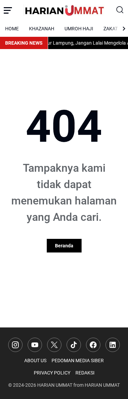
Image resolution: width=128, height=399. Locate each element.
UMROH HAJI (79, 28)
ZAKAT (110, 28)
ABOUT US (35, 360)
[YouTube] (35, 345)
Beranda (64, 245)
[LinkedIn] (112, 345)
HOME (12, 28)
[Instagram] (15, 345)
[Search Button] (120, 10)
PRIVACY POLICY (52, 372)
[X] (54, 345)
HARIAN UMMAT (54, 385)
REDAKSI (85, 372)
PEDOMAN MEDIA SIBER (78, 360)
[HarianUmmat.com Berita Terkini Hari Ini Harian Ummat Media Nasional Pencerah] (64, 10)
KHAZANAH (41, 28)
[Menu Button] (7, 10)
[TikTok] (74, 345)
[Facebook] (93, 345)
